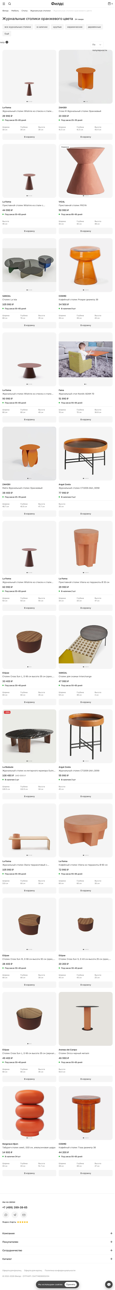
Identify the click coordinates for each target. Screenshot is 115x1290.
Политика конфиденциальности (60, 1270)
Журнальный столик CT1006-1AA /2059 (79, 770)
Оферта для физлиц (11, 1270)
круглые (57, 27)
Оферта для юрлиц (33, 1270)
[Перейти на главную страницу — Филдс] (57, 4)
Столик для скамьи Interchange (75, 676)
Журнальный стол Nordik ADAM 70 (76, 393)
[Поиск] (10, 3)
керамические (74, 27)
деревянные (94, 27)
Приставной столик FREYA (73, 205)
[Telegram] (14, 1214)
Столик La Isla (9, 299)
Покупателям (10, 1241)
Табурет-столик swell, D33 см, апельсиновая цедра (28, 1147)
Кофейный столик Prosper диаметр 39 (78, 299)
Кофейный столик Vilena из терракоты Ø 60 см (83, 864)
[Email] (23, 1214)
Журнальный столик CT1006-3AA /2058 (79, 488)
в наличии (42, 27)
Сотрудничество (12, 1250)
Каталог (7, 1258)
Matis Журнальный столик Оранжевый (22, 488)
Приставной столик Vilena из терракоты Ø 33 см (84, 582)
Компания (8, 1233)
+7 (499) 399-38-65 (14, 1207)
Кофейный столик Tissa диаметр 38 (77, 1147)
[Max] (5, 1214)
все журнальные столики (18, 27)
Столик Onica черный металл (74, 1053)
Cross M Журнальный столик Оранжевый (80, 111)
